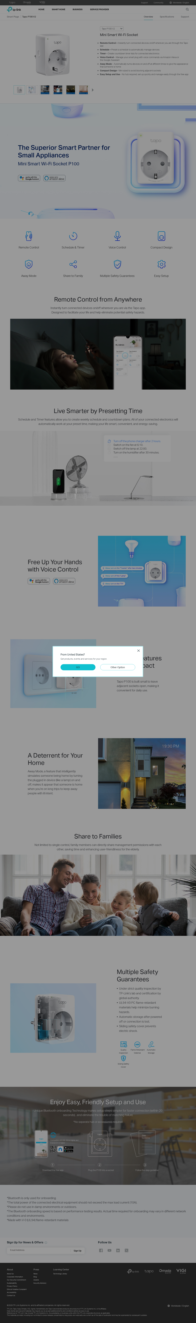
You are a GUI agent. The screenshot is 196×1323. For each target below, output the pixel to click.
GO (78, 667)
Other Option (118, 667)
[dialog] (98, 661)
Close (138, 650)
